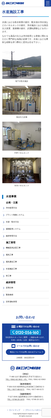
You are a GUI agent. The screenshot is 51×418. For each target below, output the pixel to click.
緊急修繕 (9, 295)
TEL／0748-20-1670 (15, 399)
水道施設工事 (11, 269)
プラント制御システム (15, 215)
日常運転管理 (11, 302)
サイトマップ (14, 410)
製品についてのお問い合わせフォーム (25, 352)
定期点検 (9, 288)
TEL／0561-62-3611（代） (17, 379)
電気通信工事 (11, 262)
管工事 (8, 276)
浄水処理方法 (11, 208)
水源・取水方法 (12, 222)
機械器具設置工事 (13, 248)
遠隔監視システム (13, 229)
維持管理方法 (11, 236)
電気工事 (9, 255)
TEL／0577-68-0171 (15, 389)
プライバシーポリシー (34, 410)
